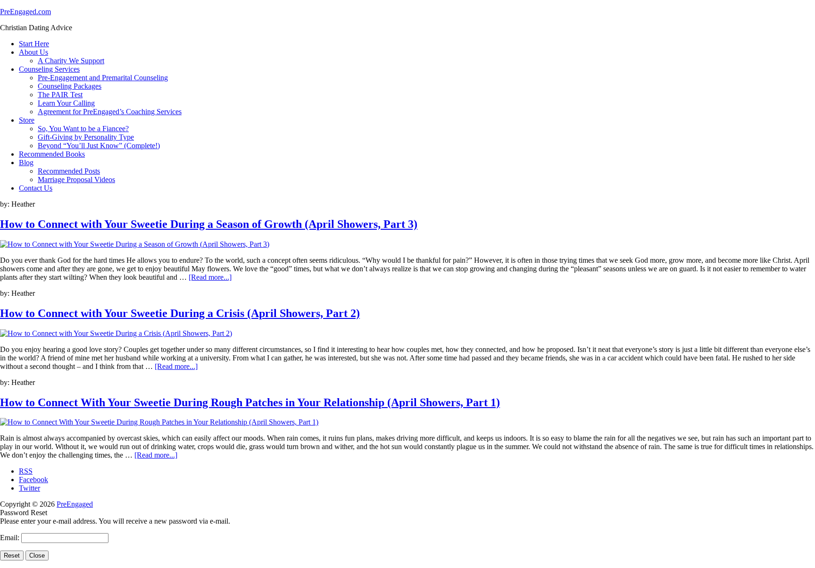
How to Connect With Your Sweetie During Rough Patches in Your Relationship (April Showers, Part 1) (250, 402)
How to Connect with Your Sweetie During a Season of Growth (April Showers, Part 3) (208, 224)
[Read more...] (210, 277)
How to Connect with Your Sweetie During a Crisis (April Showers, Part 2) (180, 313)
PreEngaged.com (25, 12)
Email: (10, 538)
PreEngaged (75, 504)
